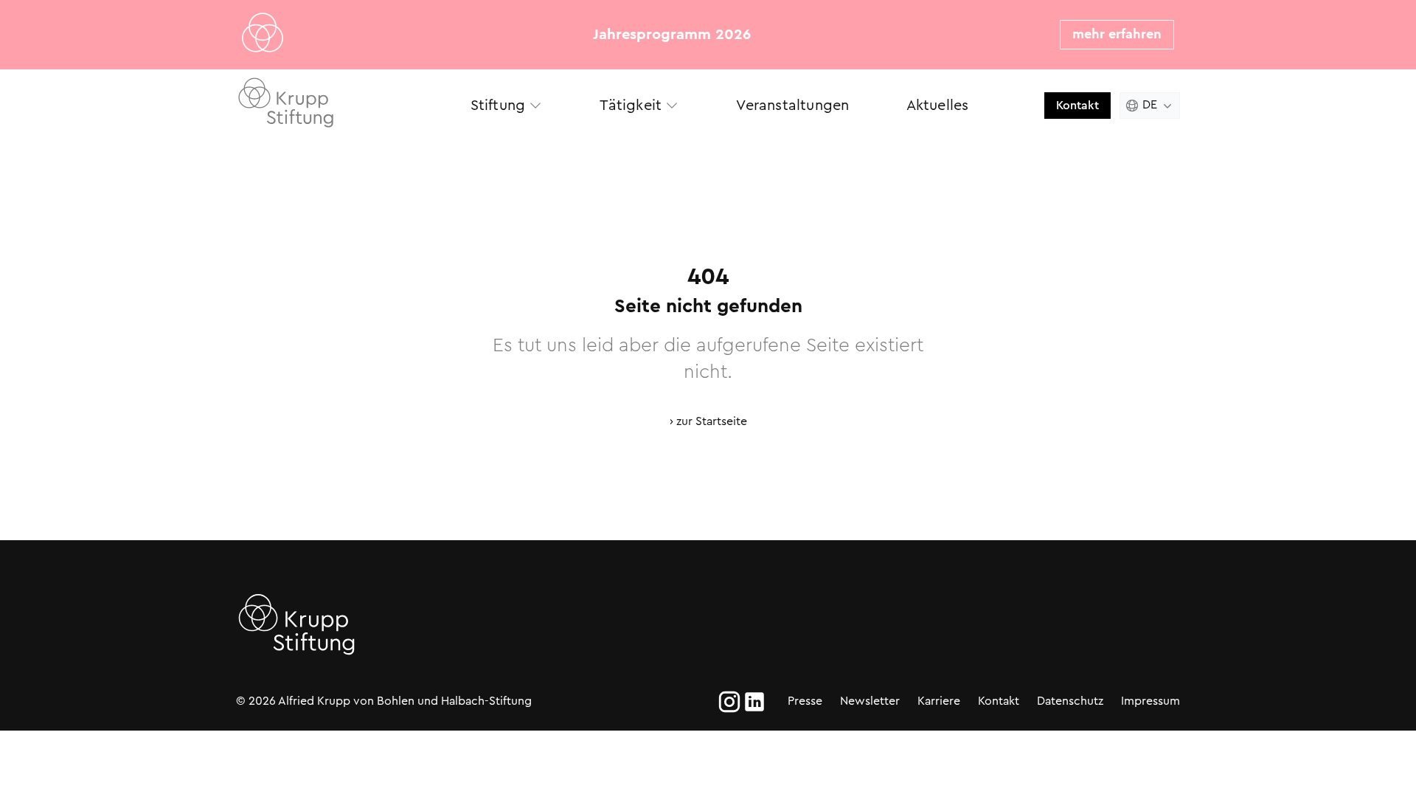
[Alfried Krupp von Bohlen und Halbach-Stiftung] (339, 105)
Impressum (1150, 700)
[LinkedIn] (754, 702)
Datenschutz (1070, 700)
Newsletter (870, 700)
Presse (805, 700)
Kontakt (1077, 105)
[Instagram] (729, 702)
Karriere (938, 700)
